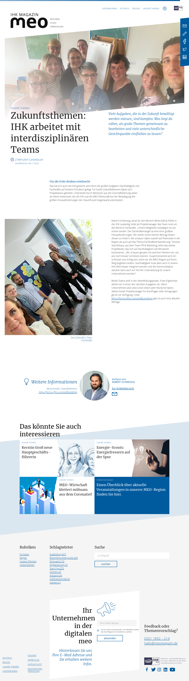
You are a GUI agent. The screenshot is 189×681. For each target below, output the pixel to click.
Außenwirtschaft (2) (60, 579)
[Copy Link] (185, 33)
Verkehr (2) (55, 572)
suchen (105, 564)
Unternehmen (109, 8)
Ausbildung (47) (58, 554)
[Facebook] (185, 41)
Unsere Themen (151, 8)
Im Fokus (124, 8)
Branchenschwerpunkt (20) (64, 557)
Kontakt (32, 655)
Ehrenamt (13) (57, 561)
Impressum (33, 659)
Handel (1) (55, 582)
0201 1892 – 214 (157, 638)
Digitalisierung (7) (58, 564)
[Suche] (165, 8)
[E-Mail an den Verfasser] (115, 394)
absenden (110, 638)
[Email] (185, 25)
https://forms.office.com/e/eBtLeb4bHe (132, 298)
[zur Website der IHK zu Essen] (178, 8)
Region (136, 8)
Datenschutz (35, 664)
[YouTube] (171, 669)
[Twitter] (185, 49)
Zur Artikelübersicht (123, 388)
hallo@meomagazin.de (160, 643)
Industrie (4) (56, 575)
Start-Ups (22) (57, 568)
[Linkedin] (185, 57)
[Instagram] (160, 669)
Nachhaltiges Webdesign (35, 669)
